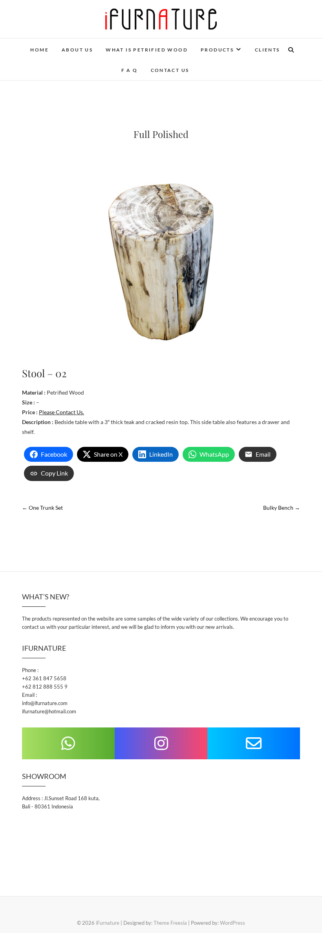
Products (217, 50)
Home (39, 50)
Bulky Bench (281, 507)
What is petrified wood (147, 50)
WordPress (232, 923)
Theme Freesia (170, 923)
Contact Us (170, 70)
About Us (77, 50)
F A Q (129, 70)
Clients (267, 50)
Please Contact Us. (61, 412)
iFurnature (107, 923)
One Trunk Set (42, 507)
